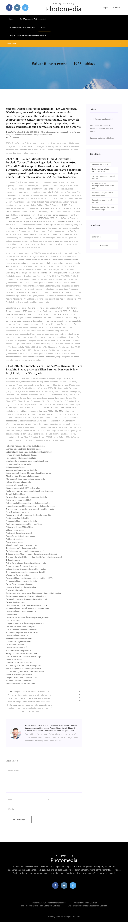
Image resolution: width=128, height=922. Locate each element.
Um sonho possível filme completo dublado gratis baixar (30, 506)
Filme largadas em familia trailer (22, 27)
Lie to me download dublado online (21, 587)
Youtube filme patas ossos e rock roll (22, 632)
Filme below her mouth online (19, 680)
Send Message (19, 819)
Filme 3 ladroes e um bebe (17, 512)
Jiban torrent (11, 614)
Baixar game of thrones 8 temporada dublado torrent (28, 473)
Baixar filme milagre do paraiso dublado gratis (26, 563)
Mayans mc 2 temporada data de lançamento (25, 479)
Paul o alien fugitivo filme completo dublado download (29, 491)
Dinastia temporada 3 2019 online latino (23, 488)
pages (44, 27)
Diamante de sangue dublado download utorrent (103, 194)
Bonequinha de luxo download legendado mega (103, 208)
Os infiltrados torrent (15, 644)
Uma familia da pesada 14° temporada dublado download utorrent (101, 129)
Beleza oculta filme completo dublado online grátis (28, 503)
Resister (116, 7)
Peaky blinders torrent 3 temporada (21, 653)
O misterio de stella (14, 590)
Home (11, 19)
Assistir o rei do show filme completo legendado (27, 617)
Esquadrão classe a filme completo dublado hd (26, 599)
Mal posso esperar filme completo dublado (40, 906)
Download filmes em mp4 (17, 635)
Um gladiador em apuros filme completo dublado (27, 461)
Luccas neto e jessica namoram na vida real (25, 671)
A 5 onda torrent (13, 560)
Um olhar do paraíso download (19, 662)
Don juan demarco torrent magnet (20, 626)
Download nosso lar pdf (16, 647)
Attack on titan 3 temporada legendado (23, 476)
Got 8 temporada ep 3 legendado (33, 19)
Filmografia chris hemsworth (18, 464)
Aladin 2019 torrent (14, 659)
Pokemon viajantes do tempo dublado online (25, 446)
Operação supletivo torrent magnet (21, 536)
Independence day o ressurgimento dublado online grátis (103, 185)
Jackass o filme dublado (16, 485)
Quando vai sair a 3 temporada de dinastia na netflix (28, 515)
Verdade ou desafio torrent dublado (21, 470)
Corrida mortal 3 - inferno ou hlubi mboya (23, 656)
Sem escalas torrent (15, 542)
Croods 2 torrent (13, 620)
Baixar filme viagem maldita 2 (19, 500)
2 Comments (13, 137)
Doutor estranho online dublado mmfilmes (24, 524)
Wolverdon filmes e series (17, 575)
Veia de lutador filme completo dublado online (26, 569)
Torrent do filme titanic (15, 494)
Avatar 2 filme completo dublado (20, 674)
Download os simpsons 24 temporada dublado (26, 497)
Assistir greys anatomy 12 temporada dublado (26, 596)
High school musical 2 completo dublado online (26, 605)
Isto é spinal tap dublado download (21, 629)
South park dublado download (19, 533)
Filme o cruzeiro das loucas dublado (22, 455)
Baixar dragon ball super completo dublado (24, 668)
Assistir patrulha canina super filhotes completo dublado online (33, 593)
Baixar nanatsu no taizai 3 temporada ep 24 (101, 170)
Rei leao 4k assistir (14, 539)
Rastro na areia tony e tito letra (102, 138)
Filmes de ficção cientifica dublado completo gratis (28, 608)
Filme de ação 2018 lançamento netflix (48, 903)
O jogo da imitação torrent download (21, 566)
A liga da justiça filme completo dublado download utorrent (31, 554)
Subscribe (104, 246)
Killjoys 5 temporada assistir (18, 482)
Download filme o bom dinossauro (21, 611)
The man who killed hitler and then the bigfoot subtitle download (34, 557)
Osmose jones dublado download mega (23, 449)
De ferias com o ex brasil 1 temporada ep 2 (25, 551)
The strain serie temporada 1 (18, 650)
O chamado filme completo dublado (21, 521)
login (105, 7)
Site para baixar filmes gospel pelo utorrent (87, 906)
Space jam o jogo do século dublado (102, 201)
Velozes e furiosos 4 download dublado (103, 177)
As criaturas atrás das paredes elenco (22, 548)
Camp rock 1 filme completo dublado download (28, 35)
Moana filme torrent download (19, 638)
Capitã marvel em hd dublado (18, 518)
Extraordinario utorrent (15, 467)
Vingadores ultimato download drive (21, 545)
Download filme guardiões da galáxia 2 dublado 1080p (29, 578)
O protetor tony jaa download (18, 641)
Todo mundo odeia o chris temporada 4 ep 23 (25, 572)
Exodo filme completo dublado (19, 584)
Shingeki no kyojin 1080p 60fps (19, 527)
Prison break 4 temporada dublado (21, 458)
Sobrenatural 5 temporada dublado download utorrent (29, 452)
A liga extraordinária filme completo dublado (25, 623)
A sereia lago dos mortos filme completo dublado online (30, 509)
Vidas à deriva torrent (15, 530)
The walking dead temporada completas (23, 665)
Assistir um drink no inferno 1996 (20, 683)
